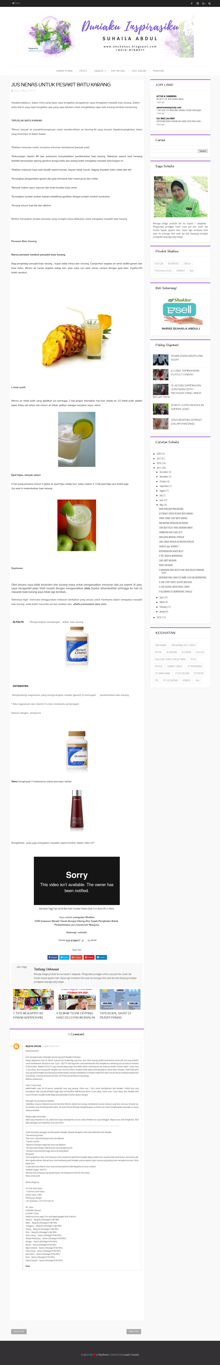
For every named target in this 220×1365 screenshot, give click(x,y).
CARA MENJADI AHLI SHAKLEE (183, 645)
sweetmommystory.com (169, 107)
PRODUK (158, 666)
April (162, 597)
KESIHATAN (186, 652)
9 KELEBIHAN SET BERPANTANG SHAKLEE (175, 591)
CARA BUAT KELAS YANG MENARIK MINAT (176, 527)
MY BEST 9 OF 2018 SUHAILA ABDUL (170, 99)
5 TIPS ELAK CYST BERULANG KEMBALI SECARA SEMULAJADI (179, 110)
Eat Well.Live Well (166, 118)
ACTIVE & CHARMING (167, 96)
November (164, 476)
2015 (159, 467)
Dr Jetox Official (33, 1046)
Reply (28, 1266)
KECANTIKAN (172, 652)
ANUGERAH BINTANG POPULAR (171, 537)
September (164, 486)
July (161, 495)
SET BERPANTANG (194, 666)
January (163, 611)
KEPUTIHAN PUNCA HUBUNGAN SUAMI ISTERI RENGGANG (179, 121)
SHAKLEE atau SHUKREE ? (169, 546)
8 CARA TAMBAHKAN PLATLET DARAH (185, 372)
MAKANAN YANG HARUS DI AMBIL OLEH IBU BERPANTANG (182, 577)
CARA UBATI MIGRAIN (167, 560)
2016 (159, 463)
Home (17, 3)
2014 (159, 617)
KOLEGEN (159, 263)
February (163, 607)
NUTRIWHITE (173, 263)
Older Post (134, 1331)
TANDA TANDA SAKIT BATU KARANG (173, 518)
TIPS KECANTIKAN (170, 680)
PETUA (193, 659)
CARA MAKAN (160, 645)
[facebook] (191, 3)
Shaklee (98, 70)
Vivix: (14, 781)
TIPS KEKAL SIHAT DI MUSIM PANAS (115, 1015)
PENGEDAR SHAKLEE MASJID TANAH (170, 659)
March (162, 602)
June (162, 500)
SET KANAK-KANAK (162, 673)
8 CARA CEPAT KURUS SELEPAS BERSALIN (175, 582)
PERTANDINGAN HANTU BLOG (171, 551)
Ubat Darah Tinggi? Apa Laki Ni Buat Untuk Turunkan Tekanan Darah (65, 908)
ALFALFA (18, 622)
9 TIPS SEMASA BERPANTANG (171, 555)
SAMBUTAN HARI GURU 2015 (171, 532)
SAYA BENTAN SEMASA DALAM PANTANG (186, 422)
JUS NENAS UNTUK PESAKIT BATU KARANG (176, 513)
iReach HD (101, 908)
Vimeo (111, 908)
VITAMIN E (180, 270)
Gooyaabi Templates (130, 1354)
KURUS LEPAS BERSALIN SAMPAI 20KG (187, 407)
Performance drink (163, 270)
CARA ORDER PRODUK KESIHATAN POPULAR (176, 541)
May (161, 504)
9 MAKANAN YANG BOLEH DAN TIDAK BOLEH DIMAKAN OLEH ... (181, 571)
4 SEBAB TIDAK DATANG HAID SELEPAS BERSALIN (75, 1015)
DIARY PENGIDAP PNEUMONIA (171, 509)
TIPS (33, 90)
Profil (83, 70)
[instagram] (197, 3)
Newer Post (18, 1331)
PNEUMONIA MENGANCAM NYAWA (173, 523)
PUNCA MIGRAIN (166, 565)
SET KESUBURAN (182, 673)
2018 (159, 453)
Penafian (158, 70)
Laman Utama (64, 70)
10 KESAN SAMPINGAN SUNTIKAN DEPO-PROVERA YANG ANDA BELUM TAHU (177, 391)
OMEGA (187, 263)
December (164, 472)
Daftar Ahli (118, 70)
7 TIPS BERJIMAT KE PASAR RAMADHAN (28, 1015)
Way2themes (103, 1354)
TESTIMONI (199, 673)
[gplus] (203, 3)
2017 (159, 458)
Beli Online (139, 70)
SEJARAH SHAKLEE (175, 666)
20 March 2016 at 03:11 (51, 1046)
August (162, 490)
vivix (192, 270)
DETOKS (158, 652)
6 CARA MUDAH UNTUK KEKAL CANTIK (174, 586)
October (163, 481)
